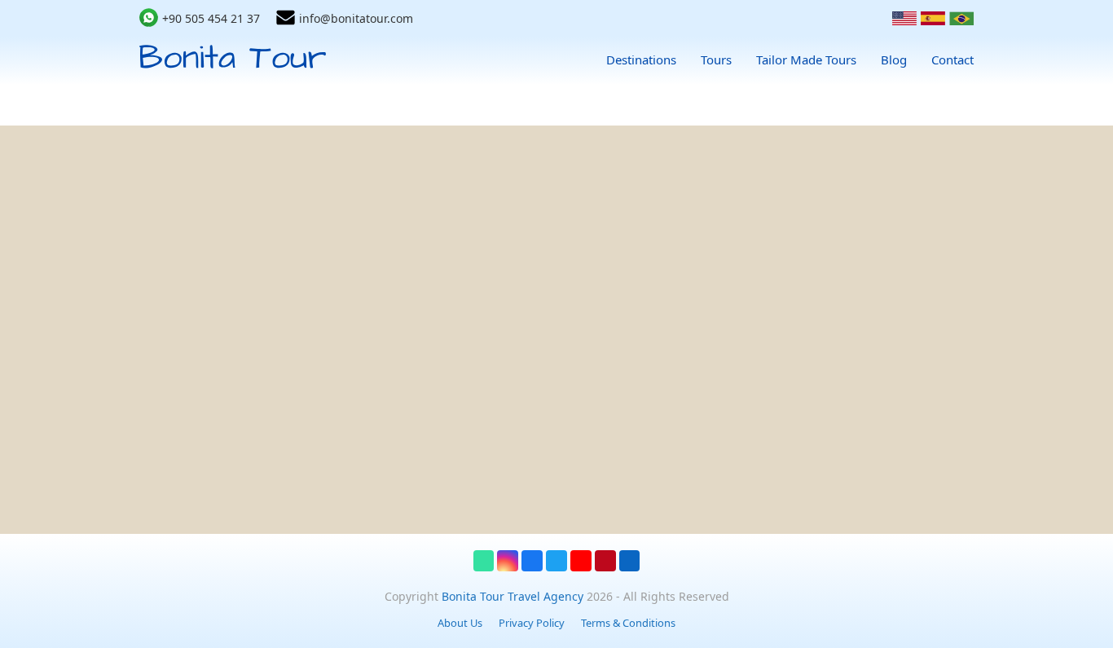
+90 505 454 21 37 (211, 18)
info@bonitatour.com (356, 18)
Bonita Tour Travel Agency (512, 596)
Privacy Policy (532, 622)
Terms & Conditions (628, 622)
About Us (460, 622)
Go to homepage (571, 492)
